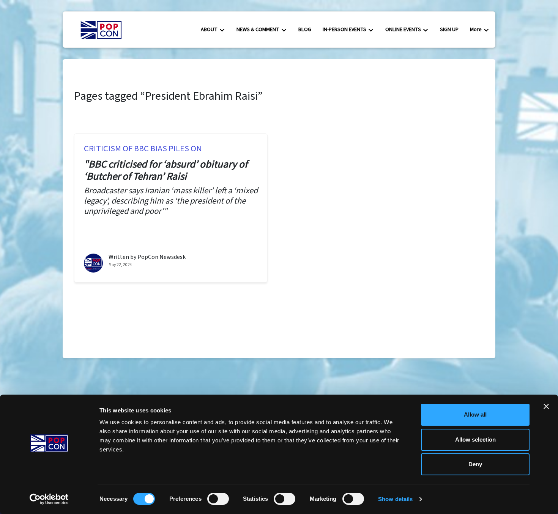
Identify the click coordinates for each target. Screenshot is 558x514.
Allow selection (475, 439)
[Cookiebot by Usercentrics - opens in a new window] (49, 499)
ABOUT (209, 29)
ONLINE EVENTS (403, 29)
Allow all (475, 414)
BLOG (304, 29)
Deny (475, 464)
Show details (395, 499)
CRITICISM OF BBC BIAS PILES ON (143, 149)
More (476, 29)
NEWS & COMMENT (257, 29)
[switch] (218, 499)
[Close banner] (546, 406)
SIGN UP (449, 29)
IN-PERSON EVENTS (344, 29)
